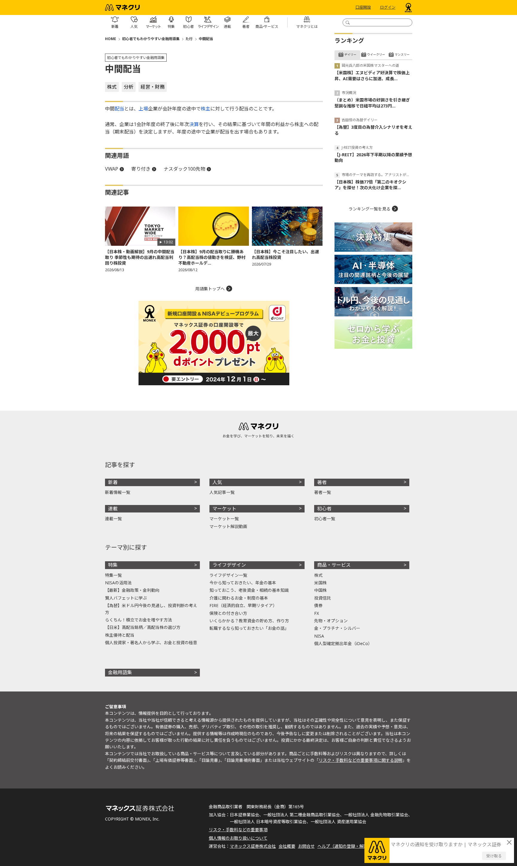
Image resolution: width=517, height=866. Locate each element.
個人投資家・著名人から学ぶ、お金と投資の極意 (151, 642)
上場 (143, 108)
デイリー (350, 54)
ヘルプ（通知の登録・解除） (344, 846)
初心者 (324, 508)
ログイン (388, 7)
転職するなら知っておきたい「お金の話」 (249, 628)
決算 (194, 124)
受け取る (494, 856)
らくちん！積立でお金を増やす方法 (138, 620)
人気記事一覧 (222, 492)
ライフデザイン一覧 (228, 575)
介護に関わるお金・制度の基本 (238, 598)
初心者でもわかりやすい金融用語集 (151, 38)
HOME (110, 38)
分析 (128, 87)
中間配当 (206, 38)
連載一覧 (113, 518)
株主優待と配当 (119, 635)
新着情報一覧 (117, 492)
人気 (217, 482)
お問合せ (306, 846)
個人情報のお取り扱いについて (238, 838)
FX (316, 613)
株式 (112, 87)
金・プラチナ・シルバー (337, 628)
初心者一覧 (324, 518)
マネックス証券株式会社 (253, 846)
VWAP (111, 169)
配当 (119, 108)
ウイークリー (376, 54)
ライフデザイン (229, 565)
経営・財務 (153, 87)
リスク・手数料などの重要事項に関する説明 (360, 760)
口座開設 (363, 7)
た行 (189, 38)
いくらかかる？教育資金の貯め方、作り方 (249, 621)
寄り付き (140, 169)
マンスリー (402, 54)
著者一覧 (322, 492)
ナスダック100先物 (184, 169)
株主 (205, 108)
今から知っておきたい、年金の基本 (242, 583)
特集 (113, 565)
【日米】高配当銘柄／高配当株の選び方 (142, 627)
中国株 (320, 590)
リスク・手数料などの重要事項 (238, 829)
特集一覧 (113, 575)
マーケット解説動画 (228, 526)
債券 (318, 605)
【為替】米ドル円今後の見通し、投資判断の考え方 (151, 609)
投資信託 (322, 598)
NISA (319, 636)
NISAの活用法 (118, 583)
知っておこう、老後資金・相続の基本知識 (249, 590)
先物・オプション (331, 621)
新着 (113, 482)
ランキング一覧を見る (369, 209)
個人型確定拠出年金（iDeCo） (343, 643)
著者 (322, 482)
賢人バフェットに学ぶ (126, 598)
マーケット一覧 (224, 518)
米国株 (320, 583)
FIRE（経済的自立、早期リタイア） (243, 605)
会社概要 (287, 846)
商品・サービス (334, 565)
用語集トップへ (210, 289)
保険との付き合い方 (228, 613)
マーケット (224, 508)
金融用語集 (120, 672)
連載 (113, 508)
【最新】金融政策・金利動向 (132, 590)
